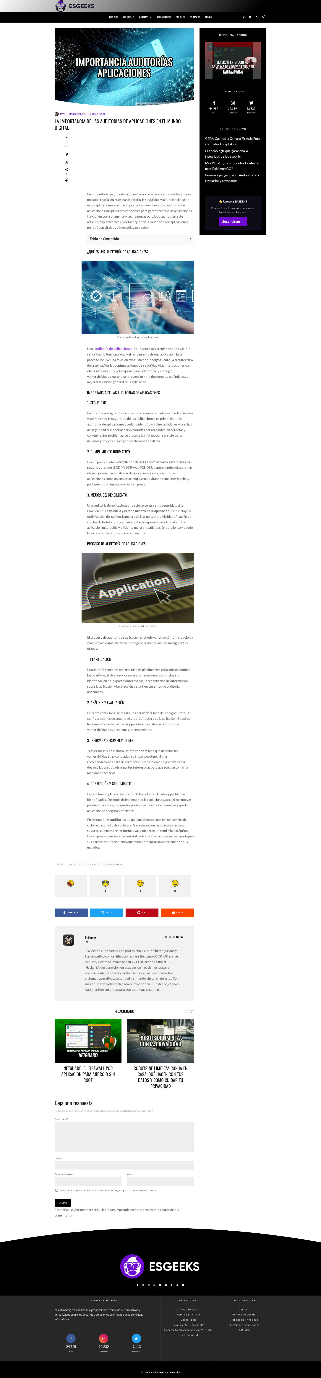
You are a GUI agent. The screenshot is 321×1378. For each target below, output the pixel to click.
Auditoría (94, 864)
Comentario (61, 1119)
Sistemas (143, 17)
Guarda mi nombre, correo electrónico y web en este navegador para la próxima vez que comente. (108, 1190)
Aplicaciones (76, 864)
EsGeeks (63, 114)
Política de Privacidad (244, 1319)
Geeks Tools (188, 1319)
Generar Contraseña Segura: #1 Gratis (188, 1329)
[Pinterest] (154, 1285)
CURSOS (244, 1329)
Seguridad (128, 17)
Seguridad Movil (114, 864)
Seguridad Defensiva (77, 114)
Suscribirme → (233, 221)
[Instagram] (149, 1285)
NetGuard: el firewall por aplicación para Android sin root (88, 1074)
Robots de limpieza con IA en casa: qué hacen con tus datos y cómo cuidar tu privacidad (160, 1077)
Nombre (59, 1158)
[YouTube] (160, 1285)
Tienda (208, 17)
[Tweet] (67, 162)
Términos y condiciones (244, 1324)
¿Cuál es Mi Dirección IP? (188, 1324)
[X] (143, 1285)
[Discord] (250, 17)
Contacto (194, 17)
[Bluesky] (166, 1285)
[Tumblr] (171, 1285)
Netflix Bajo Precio (188, 1314)
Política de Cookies (244, 1314)
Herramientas (163, 17)
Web (129, 1174)
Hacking (113, 17)
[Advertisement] (140, 164)
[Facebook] (137, 1285)
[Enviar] (67, 180)
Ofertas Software (188, 1309)
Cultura (180, 17)
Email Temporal (188, 1335)
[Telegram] (243, 17)
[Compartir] (67, 154)
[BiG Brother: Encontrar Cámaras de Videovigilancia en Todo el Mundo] (233, 60)
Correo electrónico (64, 1174)
